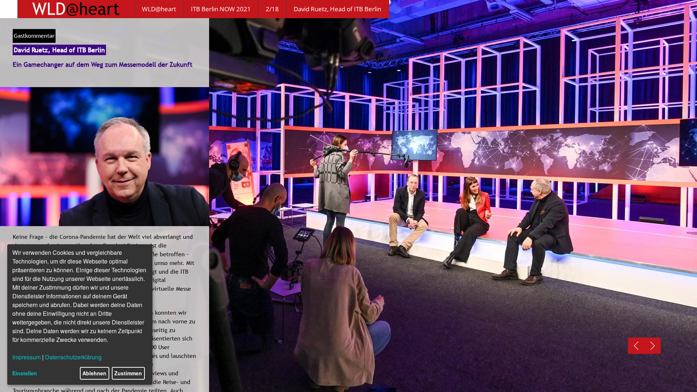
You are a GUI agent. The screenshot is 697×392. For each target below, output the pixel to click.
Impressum (26, 357)
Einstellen (24, 373)
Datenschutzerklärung (73, 357)
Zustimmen (128, 373)
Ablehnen (94, 373)
